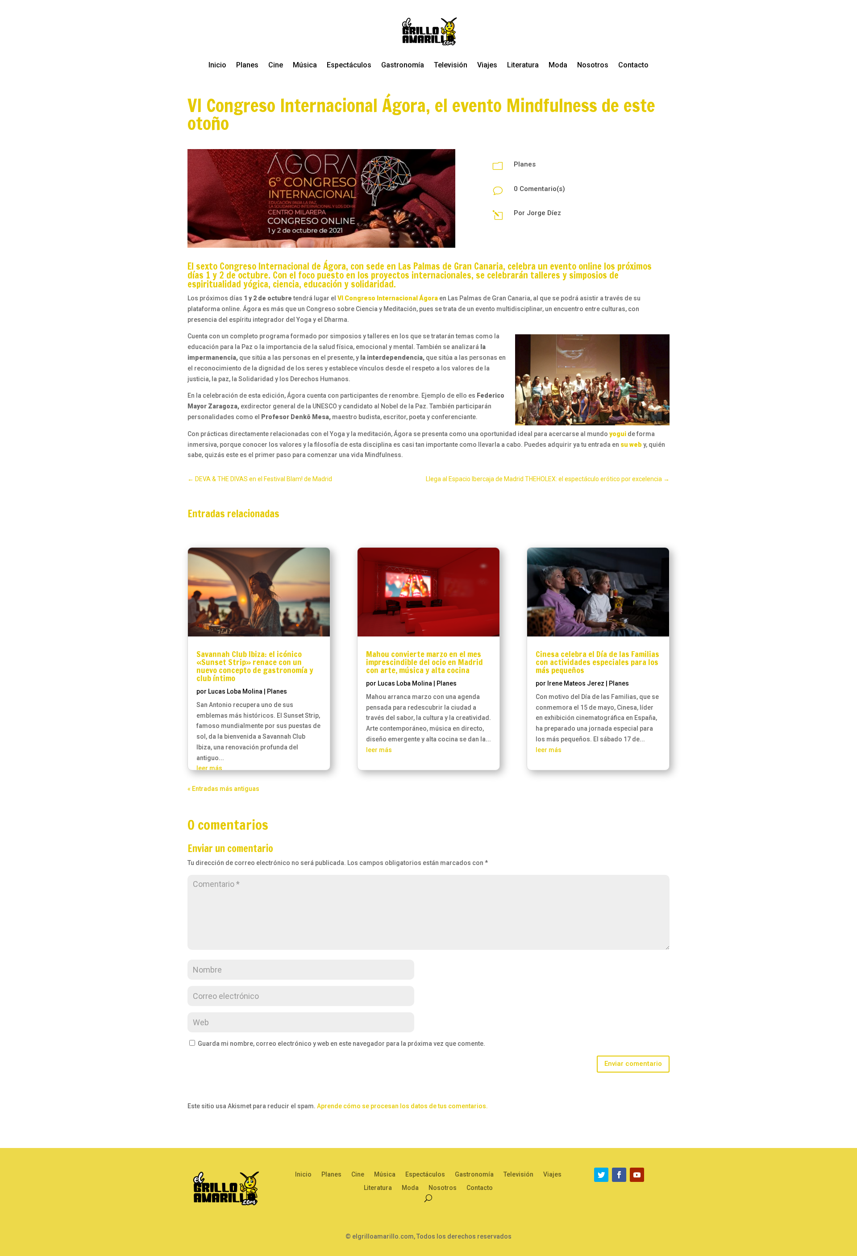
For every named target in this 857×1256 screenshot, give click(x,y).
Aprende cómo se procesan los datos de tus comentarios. (402, 1106)
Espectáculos (349, 65)
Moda (558, 65)
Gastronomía (402, 65)
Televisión (450, 65)
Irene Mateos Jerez (575, 683)
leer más (209, 768)
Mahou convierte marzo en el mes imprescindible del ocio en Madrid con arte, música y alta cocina (424, 662)
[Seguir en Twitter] (601, 1175)
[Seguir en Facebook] (619, 1175)
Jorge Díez (544, 213)
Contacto (633, 65)
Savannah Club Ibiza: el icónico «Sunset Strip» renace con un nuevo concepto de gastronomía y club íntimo (254, 666)
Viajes (487, 65)
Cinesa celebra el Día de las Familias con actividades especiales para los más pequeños (597, 662)
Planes (247, 65)
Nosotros (592, 65)
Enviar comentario (633, 1064)
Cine (275, 65)
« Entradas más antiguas (223, 788)
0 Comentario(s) (539, 189)
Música (305, 65)
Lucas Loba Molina (235, 691)
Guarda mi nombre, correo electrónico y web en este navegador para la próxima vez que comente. (341, 1043)
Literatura (523, 65)
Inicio (217, 65)
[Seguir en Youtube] (637, 1175)
